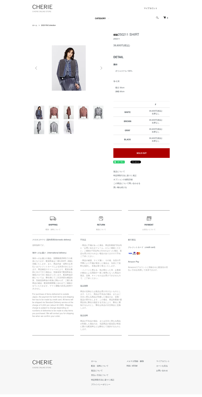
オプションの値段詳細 (123, 179)
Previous (36, 68)
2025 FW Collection (48, 25)
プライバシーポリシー (100, 384)
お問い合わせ (162, 370)
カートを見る (162, 365)
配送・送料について (99, 365)
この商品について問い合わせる (126, 183)
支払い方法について (99, 375)
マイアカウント (150, 8)
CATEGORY (100, 18)
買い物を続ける (120, 187)
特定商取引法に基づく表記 (124, 175)
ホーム (34, 25)
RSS (128, 365)
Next (101, 68)
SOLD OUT (142, 153)
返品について (119, 171)
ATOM (134, 365)
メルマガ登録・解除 (135, 361)
